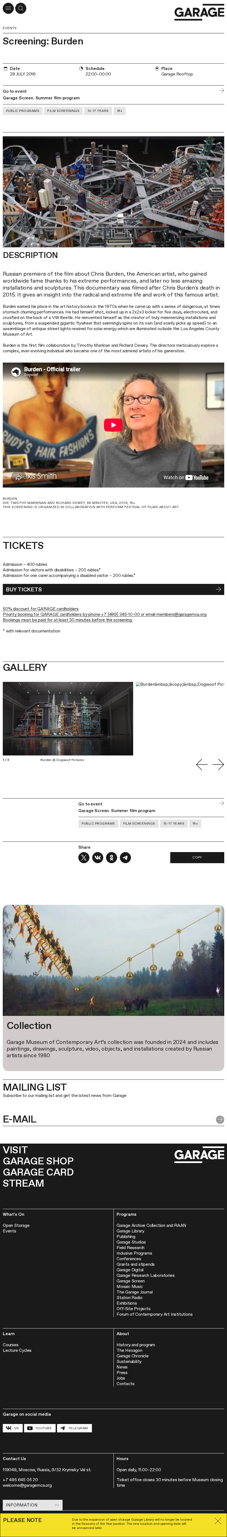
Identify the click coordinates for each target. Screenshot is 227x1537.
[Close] (218, 1521)
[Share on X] (83, 857)
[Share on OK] (111, 857)
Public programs (22, 111)
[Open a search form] (20, 8)
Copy (197, 857)
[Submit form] (220, 1120)
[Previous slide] (202, 764)
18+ (119, 111)
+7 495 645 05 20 (20, 1479)
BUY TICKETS (24, 589)
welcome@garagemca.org (27, 1485)
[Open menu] (8, 8)
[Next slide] (218, 764)
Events (10, 28)
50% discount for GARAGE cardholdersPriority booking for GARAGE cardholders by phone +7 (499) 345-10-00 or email (79, 611)
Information (22, 1505)
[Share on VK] (97, 857)
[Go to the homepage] (199, 12)
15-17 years (98, 111)
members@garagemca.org (181, 614)
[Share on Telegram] (125, 857)
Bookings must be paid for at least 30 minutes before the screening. (67, 619)
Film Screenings (63, 111)
